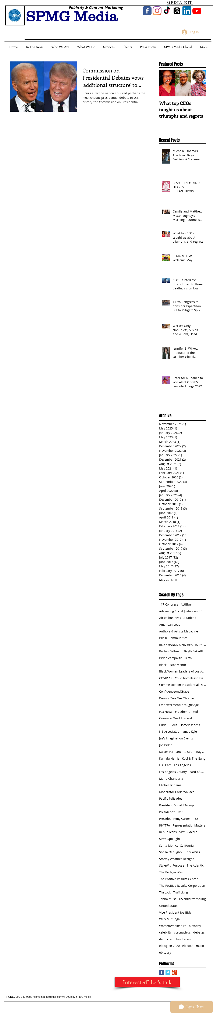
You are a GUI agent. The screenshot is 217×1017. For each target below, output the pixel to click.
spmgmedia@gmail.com (48, 996)
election (187, 946)
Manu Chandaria (171, 779)
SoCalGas (193, 852)
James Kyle (189, 731)
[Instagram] (157, 10)
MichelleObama (170, 785)
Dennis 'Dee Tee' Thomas (177, 698)
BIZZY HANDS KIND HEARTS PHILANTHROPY (182, 645)
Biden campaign (170, 658)
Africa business (170, 618)
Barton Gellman (170, 651)
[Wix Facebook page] (147, 10)
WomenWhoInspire (172, 926)
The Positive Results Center (178, 879)
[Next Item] (199, 83)
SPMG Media (188, 832)
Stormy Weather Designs (176, 859)
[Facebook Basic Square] (161, 972)
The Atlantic (195, 865)
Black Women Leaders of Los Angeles (182, 671)
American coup (170, 624)
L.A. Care (165, 765)
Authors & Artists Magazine (178, 631)
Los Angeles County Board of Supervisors (182, 772)
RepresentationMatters (188, 825)
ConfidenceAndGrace (174, 691)
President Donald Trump (176, 805)
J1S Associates (169, 731)
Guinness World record (175, 718)
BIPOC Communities (173, 638)
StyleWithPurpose (171, 865)
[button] (178, 47)
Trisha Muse (168, 899)
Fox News (165, 712)
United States (168, 906)
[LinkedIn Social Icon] (186, 10)
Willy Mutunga (169, 919)
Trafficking (180, 892)
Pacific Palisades (170, 798)
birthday (195, 926)
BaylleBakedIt (193, 651)
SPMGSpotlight (169, 839)
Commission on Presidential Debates (182, 685)
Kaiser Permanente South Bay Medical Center (182, 752)
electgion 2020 (169, 946)
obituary (165, 952)
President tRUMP (171, 812)
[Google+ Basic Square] (174, 972)
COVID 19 (165, 678)
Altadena (190, 618)
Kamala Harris (169, 758)
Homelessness (190, 725)
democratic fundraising (175, 939)
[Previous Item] (166, 83)
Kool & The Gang (193, 758)
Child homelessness (189, 678)
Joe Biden (165, 745)
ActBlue (186, 604)
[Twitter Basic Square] (168, 972)
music (200, 946)
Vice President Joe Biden (176, 912)
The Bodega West (171, 872)
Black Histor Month (172, 665)
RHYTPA (164, 825)
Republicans (168, 832)
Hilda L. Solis (168, 725)
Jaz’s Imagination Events (176, 738)
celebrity (165, 932)
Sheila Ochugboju (171, 852)
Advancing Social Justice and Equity (182, 611)
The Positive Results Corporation (182, 886)
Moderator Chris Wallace (176, 792)
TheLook (165, 892)
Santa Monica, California (176, 845)
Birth (188, 658)
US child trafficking (192, 899)
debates (199, 932)
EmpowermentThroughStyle (179, 705)
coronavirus (182, 932)
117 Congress (168, 604)
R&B (196, 819)
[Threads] (176, 10)
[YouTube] (196, 10)
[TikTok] (167, 10)
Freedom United (186, 712)
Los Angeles (182, 765)
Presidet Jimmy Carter (174, 819)
